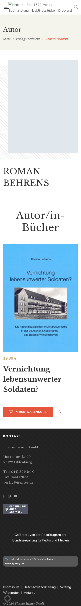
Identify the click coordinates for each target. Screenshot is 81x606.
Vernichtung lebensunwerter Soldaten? (32, 379)
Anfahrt (29, 592)
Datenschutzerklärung (39, 587)
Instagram (9, 496)
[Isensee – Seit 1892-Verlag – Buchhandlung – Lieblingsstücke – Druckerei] (41, 7)
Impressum (11, 587)
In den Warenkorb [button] (31, 412)
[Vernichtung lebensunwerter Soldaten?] (40, 298)
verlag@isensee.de (18, 482)
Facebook (4, 496)
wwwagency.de (14, 563)
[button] (7, 598)
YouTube (15, 496)
